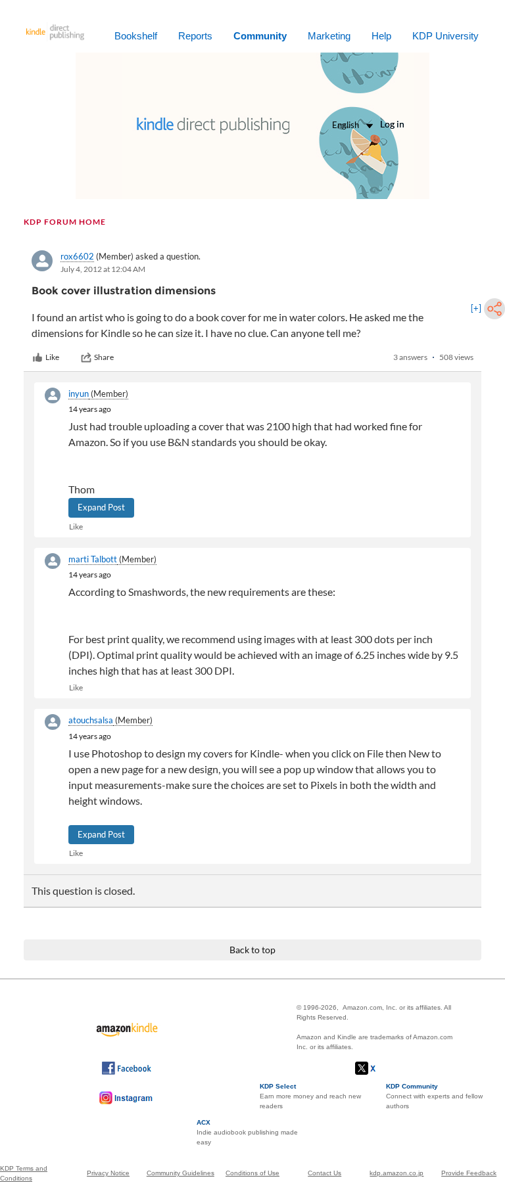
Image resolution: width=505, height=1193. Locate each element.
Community (260, 35)
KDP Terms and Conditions (23, 1173)
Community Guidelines (180, 1173)
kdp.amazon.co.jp (396, 1173)
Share (104, 357)
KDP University (445, 35)
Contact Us (324, 1173)
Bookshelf (135, 35)
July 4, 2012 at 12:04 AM (102, 269)
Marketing (329, 35)
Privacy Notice (108, 1173)
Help (381, 35)
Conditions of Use (252, 1173)
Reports (195, 35)
